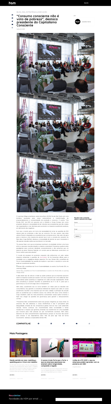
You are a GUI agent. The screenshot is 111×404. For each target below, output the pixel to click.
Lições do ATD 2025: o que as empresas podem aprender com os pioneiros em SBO (86, 362)
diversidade (43, 257)
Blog (86, 3)
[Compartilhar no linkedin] (12, 18)
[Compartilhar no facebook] (12, 14)
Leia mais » (12, 374)
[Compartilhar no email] (12, 24)
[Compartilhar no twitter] (12, 21)
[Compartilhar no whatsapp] (12, 27)
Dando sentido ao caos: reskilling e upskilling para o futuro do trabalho (23, 361)
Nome (76, 222)
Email (75, 229)
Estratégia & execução (36, 12)
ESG (23, 12)
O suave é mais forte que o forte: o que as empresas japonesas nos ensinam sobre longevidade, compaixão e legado (54, 363)
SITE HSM (99, 3)
